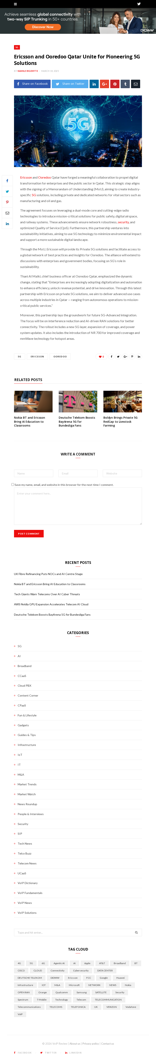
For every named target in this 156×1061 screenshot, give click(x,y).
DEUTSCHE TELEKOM (30, 977)
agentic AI (59, 963)
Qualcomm (61, 992)
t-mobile (42, 999)
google (104, 977)
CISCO (21, 970)
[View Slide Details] (78, 21)
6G (43, 963)
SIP (20, 833)
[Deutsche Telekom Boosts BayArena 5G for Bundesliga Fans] (78, 401)
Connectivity (57, 970)
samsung (82, 992)
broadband (120, 963)
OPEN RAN (24, 992)
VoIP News (25, 902)
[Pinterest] (114, 84)
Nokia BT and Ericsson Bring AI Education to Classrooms (29, 421)
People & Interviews (31, 814)
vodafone (131, 1006)
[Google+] (104, 84)
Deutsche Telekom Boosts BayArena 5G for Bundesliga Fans (77, 421)
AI (19, 656)
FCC (88, 977)
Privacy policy (90, 1043)
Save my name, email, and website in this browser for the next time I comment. (64, 484)
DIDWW (55, 977)
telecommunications (29, 1006)
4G (19, 963)
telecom (81, 999)
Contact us (107, 1043)
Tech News (25, 843)
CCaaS (22, 676)
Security (23, 824)
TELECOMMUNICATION (108, 999)
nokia (128, 985)
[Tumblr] (125, 84)
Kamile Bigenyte (28, 71)
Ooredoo (44, 177)
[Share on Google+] (125, 357)
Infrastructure (27, 745)
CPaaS (22, 705)
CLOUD (38, 970)
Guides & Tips (27, 735)
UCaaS (22, 873)
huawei (120, 977)
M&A (21, 774)
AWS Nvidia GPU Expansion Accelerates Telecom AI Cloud (51, 604)
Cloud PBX (24, 685)
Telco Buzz (24, 853)
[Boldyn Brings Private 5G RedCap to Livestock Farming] (122, 401)
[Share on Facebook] (7, 180)
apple (87, 963)
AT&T (102, 963)
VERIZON (111, 1006)
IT (19, 764)
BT (136, 963)
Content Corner (28, 695)
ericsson (37, 356)
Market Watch (27, 794)
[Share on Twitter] (7, 191)
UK (96, 1006)
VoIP (20, 1014)
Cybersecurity (81, 970)
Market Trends (27, 784)
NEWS (112, 985)
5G (16, 47)
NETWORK (94, 985)
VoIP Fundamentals (30, 893)
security (123, 222)
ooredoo (60, 356)
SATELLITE (101, 992)
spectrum (23, 999)
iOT (44, 985)
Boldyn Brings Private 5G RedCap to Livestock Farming (120, 421)
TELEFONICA (78, 1006)
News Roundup (27, 804)
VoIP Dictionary (28, 883)
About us (74, 1043)
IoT (20, 754)
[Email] (135, 84)
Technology (61, 999)
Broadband (24, 666)
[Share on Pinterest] (132, 357)
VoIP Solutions (27, 912)
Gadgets (23, 725)
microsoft (74, 985)
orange (42, 992)
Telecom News (27, 863)
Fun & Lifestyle (27, 715)
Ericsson (26, 177)
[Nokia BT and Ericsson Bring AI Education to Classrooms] (33, 401)
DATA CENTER (105, 970)
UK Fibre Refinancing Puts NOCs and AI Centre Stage (48, 574)
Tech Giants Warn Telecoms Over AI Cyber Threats (47, 594)
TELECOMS (56, 1006)
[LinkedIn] (94, 84)
